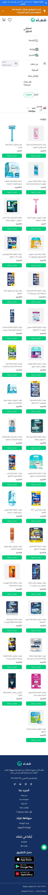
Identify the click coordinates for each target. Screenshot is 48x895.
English (29, 95)
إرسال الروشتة (24, 823)
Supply (24, 842)
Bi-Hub (24, 846)
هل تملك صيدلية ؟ (24, 812)
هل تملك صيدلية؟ (27, 83)
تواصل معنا (33, 76)
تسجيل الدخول (28, 29)
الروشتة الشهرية (24, 827)
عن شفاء (34, 64)
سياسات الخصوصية (27, 891)
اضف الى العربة (36, 156)
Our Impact (24, 799)
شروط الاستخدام (41, 891)
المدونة (35, 70)
